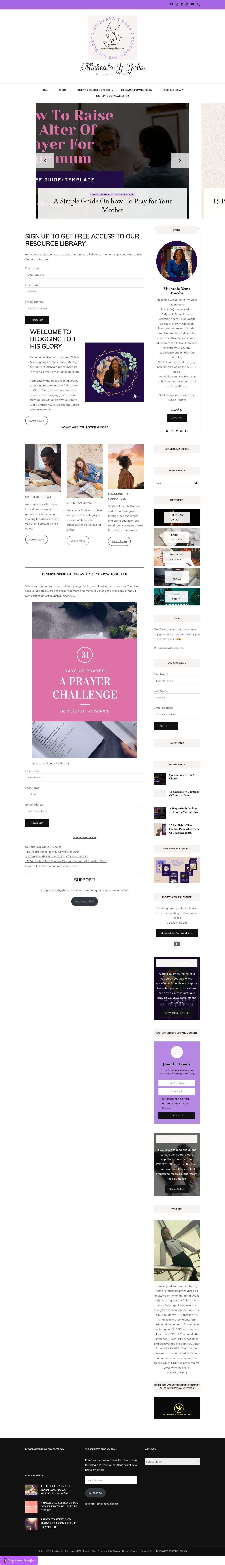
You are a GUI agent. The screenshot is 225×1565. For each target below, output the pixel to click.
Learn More (36, 420)
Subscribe (95, 1493)
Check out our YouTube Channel (177, 932)
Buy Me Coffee (176, 1189)
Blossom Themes (121, 1551)
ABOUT (62, 90)
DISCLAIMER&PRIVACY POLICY (136, 90)
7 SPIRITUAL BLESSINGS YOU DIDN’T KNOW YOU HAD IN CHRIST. (59, 1506)
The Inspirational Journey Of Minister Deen (52, 851)
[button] (177, 1408)
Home (45, 90)
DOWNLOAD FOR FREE (177, 1013)
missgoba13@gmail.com (170, 647)
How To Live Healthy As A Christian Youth (52, 866)
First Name (32, 268)
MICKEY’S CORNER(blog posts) (93, 90)
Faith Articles (124, 194)
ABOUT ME (176, 417)
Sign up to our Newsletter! (112, 96)
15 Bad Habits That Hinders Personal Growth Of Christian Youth (66, 861)
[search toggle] (198, 4)
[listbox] (112, 161)
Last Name (32, 285)
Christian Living (101, 194)
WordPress (149, 1551)
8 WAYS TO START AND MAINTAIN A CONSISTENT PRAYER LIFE (58, 1523)
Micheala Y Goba (112, 67)
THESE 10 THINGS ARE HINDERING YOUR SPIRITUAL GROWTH (55, 1489)
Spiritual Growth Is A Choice (43, 847)
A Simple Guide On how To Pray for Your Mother (112, 205)
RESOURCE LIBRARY (173, 90)
